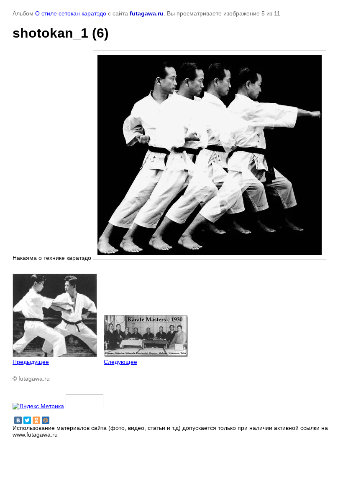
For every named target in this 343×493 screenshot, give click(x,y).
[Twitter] (27, 420)
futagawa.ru (147, 13)
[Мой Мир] (45, 420)
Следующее (120, 361)
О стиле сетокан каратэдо (70, 13)
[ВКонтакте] (18, 420)
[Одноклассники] (36, 420)
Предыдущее (31, 361)
